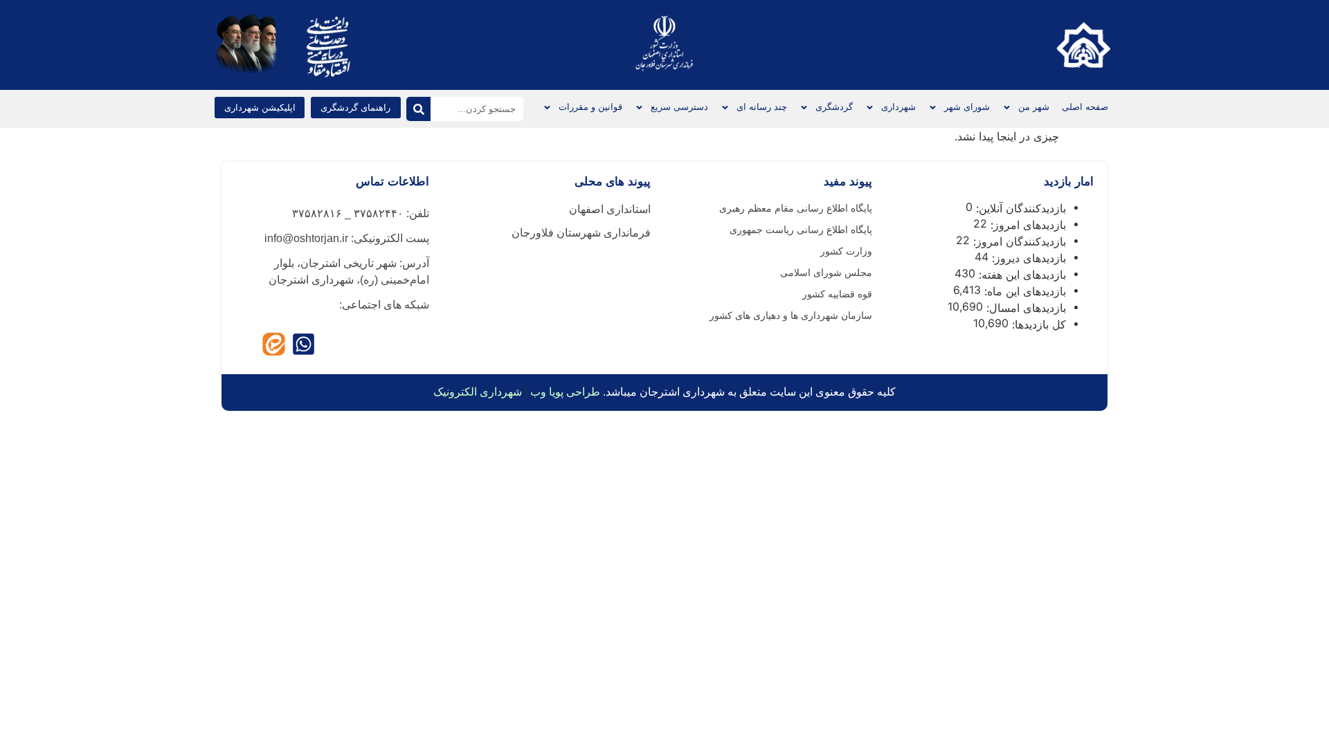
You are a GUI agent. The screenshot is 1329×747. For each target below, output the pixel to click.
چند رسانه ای (761, 107)
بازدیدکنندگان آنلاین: (1019, 208)
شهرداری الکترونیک (477, 392)
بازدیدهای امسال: (1024, 307)
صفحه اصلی (1085, 107)
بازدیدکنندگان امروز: (1018, 241)
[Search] (418, 109)
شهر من (1033, 107)
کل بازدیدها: (1037, 324)
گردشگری (834, 107)
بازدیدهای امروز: (1026, 224)
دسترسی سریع (679, 107)
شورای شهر (967, 107)
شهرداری (898, 107)
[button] (260, 107)
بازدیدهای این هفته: (1020, 274)
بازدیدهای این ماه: (1023, 291)
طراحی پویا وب (565, 392)
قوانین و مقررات (590, 107)
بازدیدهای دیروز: (1027, 258)
